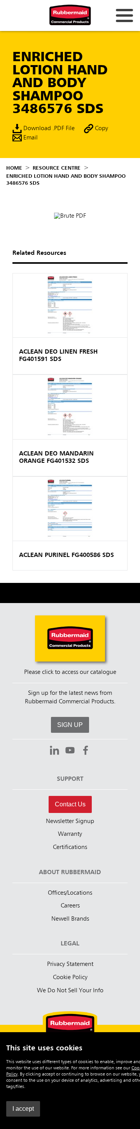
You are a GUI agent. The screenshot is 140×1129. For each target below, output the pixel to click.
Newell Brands (70, 919)
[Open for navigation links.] (124, 15)
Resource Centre (56, 168)
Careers (70, 906)
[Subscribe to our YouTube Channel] (70, 751)
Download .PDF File (48, 128)
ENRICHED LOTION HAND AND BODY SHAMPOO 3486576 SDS (66, 180)
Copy (100, 128)
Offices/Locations (70, 893)
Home (14, 168)
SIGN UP (70, 725)
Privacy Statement (70, 964)
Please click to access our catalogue (70, 672)
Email (30, 138)
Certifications (70, 847)
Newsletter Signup (70, 821)
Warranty (70, 834)
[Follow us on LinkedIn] (54, 751)
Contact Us (70, 804)
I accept (23, 1108)
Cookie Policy (70, 977)
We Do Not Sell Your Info (70, 991)
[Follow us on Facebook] (86, 751)
